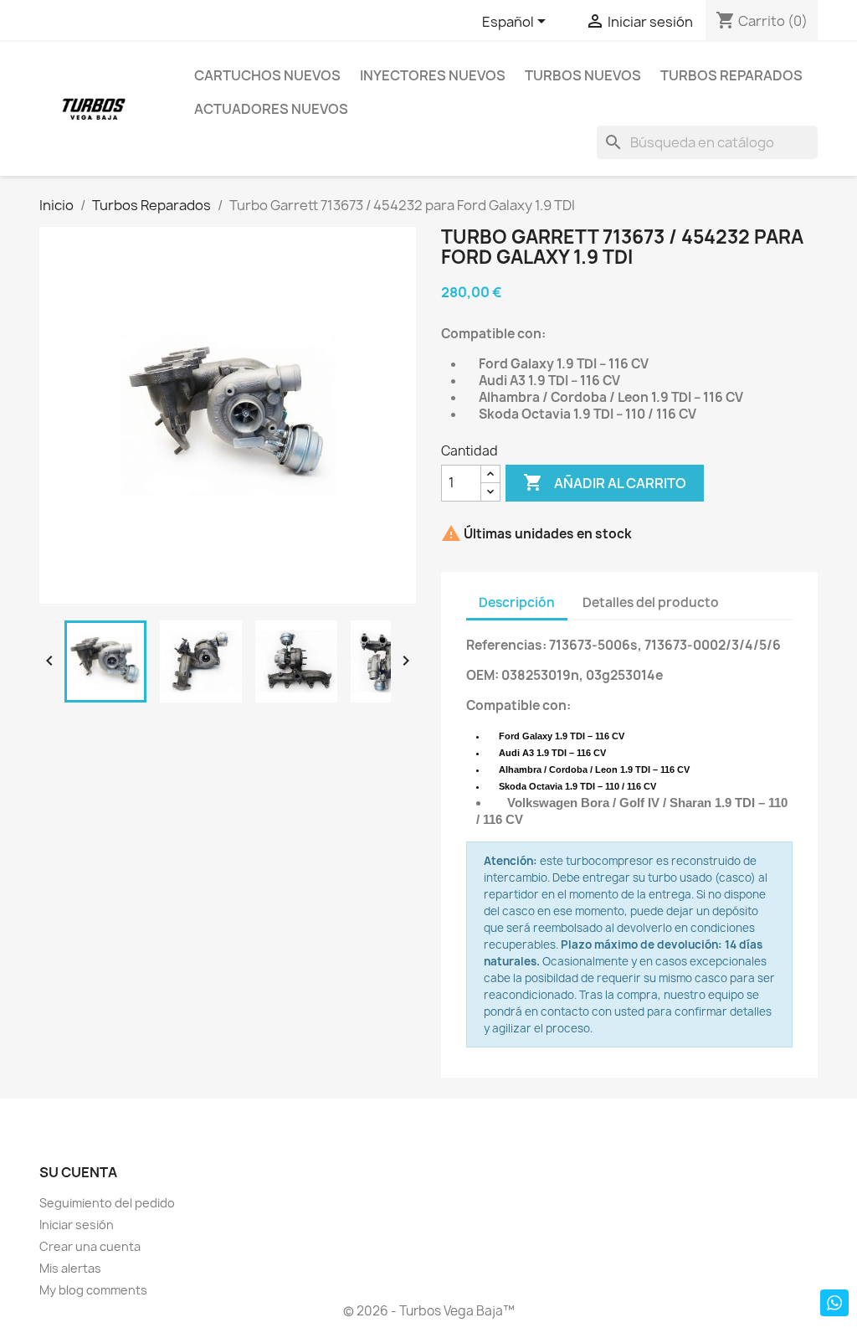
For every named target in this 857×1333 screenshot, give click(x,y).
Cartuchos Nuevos (267, 75)
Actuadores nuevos (271, 109)
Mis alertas (70, 1268)
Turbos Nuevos (583, 75)
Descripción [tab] (517, 602)
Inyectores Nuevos (432, 75)
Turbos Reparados (731, 75)
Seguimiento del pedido (107, 1203)
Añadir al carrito (604, 482)
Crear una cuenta (90, 1246)
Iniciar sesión (76, 1225)
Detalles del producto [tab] (650, 602)
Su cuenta (78, 1172)
